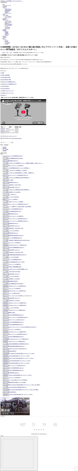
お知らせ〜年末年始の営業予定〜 (9, 351)
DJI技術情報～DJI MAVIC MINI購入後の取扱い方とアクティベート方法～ (18, 394)
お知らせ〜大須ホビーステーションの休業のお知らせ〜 (14, 365)
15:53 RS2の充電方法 (4, 86)
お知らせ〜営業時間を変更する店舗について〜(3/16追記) (14, 382)
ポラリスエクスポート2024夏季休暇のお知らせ (12, 237)
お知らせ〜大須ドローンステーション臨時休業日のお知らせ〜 (15, 175)
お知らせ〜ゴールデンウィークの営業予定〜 (12, 242)
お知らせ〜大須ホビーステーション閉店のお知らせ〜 (14, 319)
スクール (33, 424)
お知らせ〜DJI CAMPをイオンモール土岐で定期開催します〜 (15, 269)
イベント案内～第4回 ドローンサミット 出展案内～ (13, 201)
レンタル (33, 425)
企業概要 (55, 424)
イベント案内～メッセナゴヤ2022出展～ (11, 276)
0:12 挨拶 (2, 72)
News (7, 52)
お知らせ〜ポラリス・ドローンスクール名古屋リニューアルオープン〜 (17, 295)
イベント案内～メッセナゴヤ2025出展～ (11, 196)
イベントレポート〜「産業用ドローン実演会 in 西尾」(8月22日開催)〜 (17, 206)
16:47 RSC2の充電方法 (5, 88)
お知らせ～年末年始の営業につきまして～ (11, 187)
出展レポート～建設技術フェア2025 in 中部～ (12, 184)
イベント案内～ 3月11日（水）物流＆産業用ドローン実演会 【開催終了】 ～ (19, 172)
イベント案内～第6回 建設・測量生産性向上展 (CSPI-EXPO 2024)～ (16, 240)
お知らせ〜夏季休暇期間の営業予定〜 (10, 281)
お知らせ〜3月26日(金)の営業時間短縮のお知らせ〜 (13, 336)
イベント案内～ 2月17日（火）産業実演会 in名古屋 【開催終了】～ (16, 177)
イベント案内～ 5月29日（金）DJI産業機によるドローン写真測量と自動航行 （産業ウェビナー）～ (23, 163)
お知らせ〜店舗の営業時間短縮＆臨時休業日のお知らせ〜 (14, 254)
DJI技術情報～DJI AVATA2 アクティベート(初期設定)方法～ (15, 245)
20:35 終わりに (3, 95)
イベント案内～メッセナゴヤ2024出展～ (11, 230)
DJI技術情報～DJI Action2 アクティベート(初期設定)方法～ (15, 305)
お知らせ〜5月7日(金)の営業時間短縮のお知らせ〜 (13, 324)
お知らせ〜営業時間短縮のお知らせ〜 (10, 160)
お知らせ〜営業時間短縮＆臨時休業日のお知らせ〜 (13, 235)
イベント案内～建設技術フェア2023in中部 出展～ (13, 252)
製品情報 (4, 148)
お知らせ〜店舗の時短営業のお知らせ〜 (11, 372)
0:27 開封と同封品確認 (5, 75)
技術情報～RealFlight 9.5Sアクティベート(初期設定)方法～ (14, 290)
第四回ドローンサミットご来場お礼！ (10, 199)
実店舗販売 (23, 425)
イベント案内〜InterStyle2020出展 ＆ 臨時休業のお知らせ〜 (15, 387)
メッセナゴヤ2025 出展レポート (9, 194)
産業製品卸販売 (23, 424)
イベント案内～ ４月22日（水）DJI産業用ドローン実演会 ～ (15, 170)
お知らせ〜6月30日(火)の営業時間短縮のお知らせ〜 (13, 370)
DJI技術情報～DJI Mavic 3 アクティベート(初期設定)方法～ (15, 302)
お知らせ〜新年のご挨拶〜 (8, 180)
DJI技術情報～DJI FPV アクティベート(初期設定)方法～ (14, 341)
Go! (12, 142)
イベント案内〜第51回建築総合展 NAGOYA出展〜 (13, 283)
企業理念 (55, 423)
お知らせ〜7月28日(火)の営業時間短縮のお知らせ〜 (13, 367)
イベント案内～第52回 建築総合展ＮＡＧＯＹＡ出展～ (14, 261)
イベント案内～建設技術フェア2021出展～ (11, 300)
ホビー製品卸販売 (23, 423)
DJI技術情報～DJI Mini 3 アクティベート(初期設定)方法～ (14, 286)
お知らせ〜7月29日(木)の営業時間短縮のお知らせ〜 (13, 314)
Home (4, 52)
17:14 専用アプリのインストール (7, 90)
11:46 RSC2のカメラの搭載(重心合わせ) (8, 84)
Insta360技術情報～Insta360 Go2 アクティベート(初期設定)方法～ (16, 339)
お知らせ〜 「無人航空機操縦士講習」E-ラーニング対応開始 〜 (16, 168)
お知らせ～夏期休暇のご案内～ (9, 312)
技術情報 (4, 150)
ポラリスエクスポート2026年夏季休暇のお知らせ (13, 155)
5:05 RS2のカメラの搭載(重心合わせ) (7, 81)
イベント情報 (5, 149)
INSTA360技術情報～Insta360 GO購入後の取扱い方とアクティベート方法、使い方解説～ (21, 389)
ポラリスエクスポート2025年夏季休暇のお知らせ (13, 208)
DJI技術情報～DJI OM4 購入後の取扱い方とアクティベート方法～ (16, 363)
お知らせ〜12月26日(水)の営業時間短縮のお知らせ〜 (13, 247)
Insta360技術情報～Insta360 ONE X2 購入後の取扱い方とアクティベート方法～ (19, 353)
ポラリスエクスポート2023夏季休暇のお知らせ (12, 259)
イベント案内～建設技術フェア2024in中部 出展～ (13, 228)
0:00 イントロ (3, 70)
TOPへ (2, 436)
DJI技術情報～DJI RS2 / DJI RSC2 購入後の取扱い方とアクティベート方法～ (18, 358)
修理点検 (44, 424)
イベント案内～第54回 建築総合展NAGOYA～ (12, 211)
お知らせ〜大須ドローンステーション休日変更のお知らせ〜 (15, 218)
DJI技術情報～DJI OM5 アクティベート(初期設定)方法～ (14, 310)
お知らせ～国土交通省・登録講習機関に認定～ (12, 266)
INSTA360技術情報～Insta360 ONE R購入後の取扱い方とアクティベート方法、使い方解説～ (21, 384)
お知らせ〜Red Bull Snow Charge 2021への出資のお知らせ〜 (15, 348)
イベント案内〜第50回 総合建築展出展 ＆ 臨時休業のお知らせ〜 (16, 343)
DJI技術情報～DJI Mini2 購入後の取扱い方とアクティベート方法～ (16, 355)
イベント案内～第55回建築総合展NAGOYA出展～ (13, 158)
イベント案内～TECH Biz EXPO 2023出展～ (12, 271)
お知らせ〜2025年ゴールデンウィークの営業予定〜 (13, 216)
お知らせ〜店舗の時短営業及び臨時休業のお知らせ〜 (14, 346)
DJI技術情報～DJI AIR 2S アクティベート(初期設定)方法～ (14, 331)
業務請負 (33, 423)
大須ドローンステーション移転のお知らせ (11, 293)
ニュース (44, 425)
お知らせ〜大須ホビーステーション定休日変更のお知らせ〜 (15, 334)
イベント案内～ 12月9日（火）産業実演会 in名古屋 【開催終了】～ (16, 189)
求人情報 (55, 425)
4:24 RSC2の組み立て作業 (5, 79)
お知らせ (4, 147)
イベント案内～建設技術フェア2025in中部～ (12, 192)
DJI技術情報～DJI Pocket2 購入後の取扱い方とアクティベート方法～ (17, 360)
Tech (11, 52)
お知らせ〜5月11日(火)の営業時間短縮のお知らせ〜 (13, 322)
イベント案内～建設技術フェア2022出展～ (11, 278)
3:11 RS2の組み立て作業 (5, 77)
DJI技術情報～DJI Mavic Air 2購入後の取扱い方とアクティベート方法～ (17, 375)
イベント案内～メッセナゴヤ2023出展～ (11, 257)
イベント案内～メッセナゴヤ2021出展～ (11, 307)
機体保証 (44, 423)
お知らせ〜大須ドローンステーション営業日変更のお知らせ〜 (15, 317)
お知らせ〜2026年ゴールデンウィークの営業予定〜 (13, 165)
